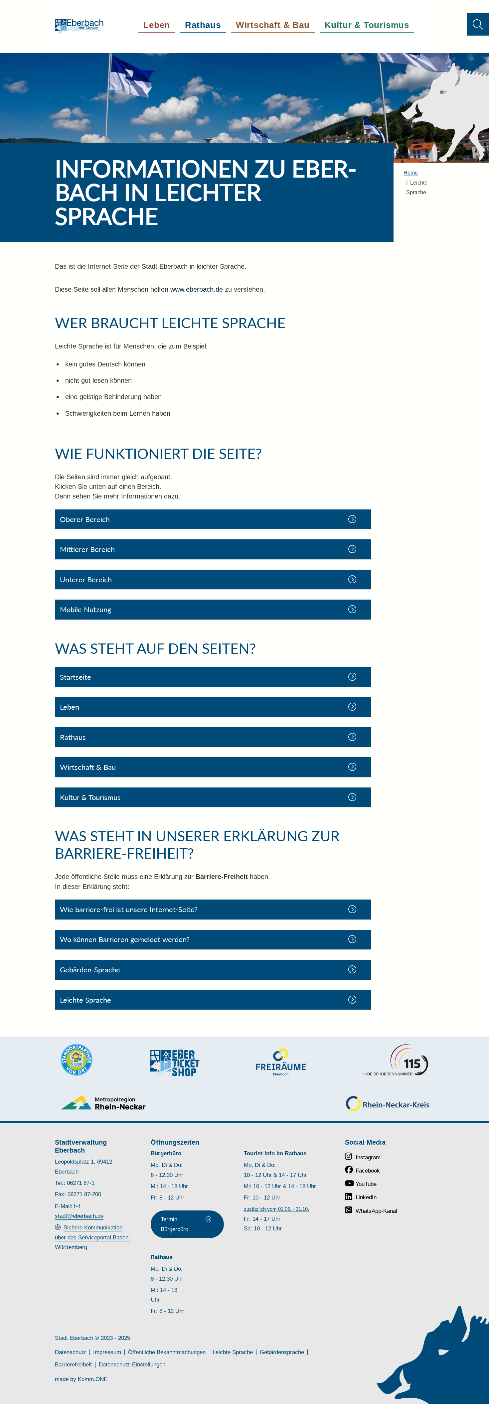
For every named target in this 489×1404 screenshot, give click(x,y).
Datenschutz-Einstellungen (132, 1364)
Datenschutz (70, 1352)
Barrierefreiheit (73, 1364)
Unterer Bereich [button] (86, 579)
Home (411, 173)
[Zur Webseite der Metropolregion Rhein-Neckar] (103, 1102)
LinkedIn (366, 1197)
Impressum (107, 1352)
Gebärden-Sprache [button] (90, 969)
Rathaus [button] (203, 25)
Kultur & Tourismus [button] (367, 25)
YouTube (366, 1184)
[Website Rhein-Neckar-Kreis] (387, 1103)
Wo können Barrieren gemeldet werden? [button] (125, 939)
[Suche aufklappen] (478, 24)
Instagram (368, 1157)
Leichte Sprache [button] (85, 999)
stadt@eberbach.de (79, 1215)
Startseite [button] (75, 676)
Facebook (368, 1170)
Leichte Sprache (233, 1352)
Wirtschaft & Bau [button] (273, 25)
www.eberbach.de (196, 289)
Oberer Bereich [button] (85, 519)
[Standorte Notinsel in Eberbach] (76, 1059)
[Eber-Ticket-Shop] (175, 1063)
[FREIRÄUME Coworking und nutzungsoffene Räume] (281, 1062)
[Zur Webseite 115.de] (396, 1059)
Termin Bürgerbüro (174, 1224)
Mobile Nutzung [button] (85, 609)
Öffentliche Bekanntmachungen (167, 1352)
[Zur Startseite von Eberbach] (80, 26)
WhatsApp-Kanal (376, 1210)
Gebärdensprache (282, 1352)
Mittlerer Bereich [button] (87, 549)
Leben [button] (156, 25)
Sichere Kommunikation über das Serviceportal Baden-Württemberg (92, 1237)
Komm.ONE (92, 1379)
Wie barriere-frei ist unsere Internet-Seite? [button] (129, 909)
